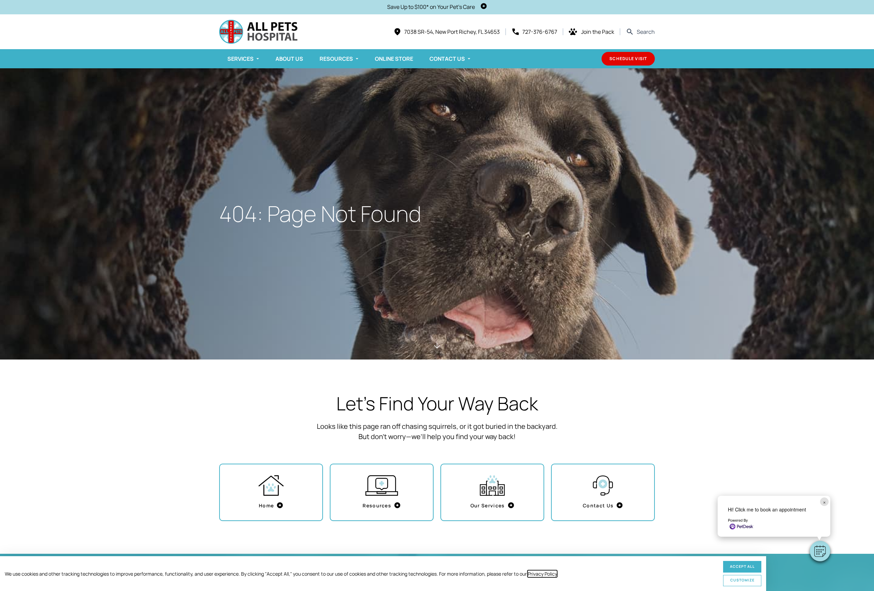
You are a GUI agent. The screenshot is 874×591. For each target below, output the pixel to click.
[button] (820, 551)
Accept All (742, 566)
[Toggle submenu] (257, 58)
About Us (289, 58)
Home (266, 505)
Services (240, 58)
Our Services (487, 505)
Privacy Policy (542, 574)
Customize (742, 580)
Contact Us (447, 58)
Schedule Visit (628, 58)
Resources (336, 58)
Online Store (394, 58)
